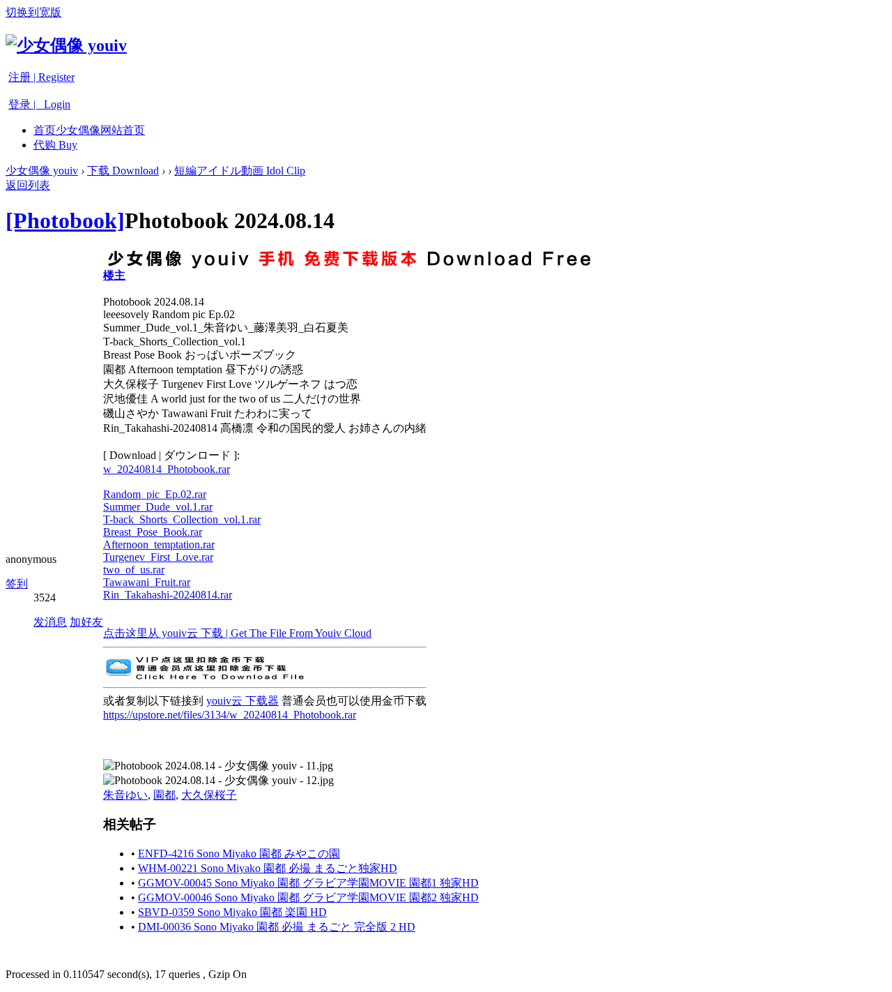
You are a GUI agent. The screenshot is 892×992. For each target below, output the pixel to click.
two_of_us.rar (133, 570)
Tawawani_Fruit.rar (146, 582)
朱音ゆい (125, 795)
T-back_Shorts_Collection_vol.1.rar (182, 519)
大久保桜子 (209, 795)
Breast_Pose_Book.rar (152, 532)
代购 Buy (55, 145)
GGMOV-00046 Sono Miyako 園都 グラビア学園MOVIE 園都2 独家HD (308, 897)
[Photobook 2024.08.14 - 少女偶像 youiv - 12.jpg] (218, 781)
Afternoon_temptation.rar (159, 544)
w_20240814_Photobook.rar (166, 469)
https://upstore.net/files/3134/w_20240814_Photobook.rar (229, 715)
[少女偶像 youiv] (66, 45)
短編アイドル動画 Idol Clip (239, 170)
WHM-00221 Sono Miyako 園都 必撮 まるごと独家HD (267, 868)
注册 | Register (41, 77)
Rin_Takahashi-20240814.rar (167, 595)
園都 (164, 795)
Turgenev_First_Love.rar (158, 557)
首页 (89, 130)
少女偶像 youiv (42, 170)
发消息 (50, 622)
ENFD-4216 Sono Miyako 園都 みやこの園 (239, 853)
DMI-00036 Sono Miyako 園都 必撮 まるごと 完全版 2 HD (276, 927)
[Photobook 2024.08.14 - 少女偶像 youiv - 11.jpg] (218, 766)
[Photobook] (65, 220)
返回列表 (28, 185)
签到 (17, 583)
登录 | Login (39, 104)
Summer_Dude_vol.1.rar (158, 507)
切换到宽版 (33, 12)
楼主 (114, 275)
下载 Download (123, 170)
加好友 (86, 622)
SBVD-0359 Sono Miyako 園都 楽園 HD (232, 912)
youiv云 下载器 (242, 701)
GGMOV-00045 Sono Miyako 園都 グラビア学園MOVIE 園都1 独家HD (308, 883)
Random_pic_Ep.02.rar (154, 494)
